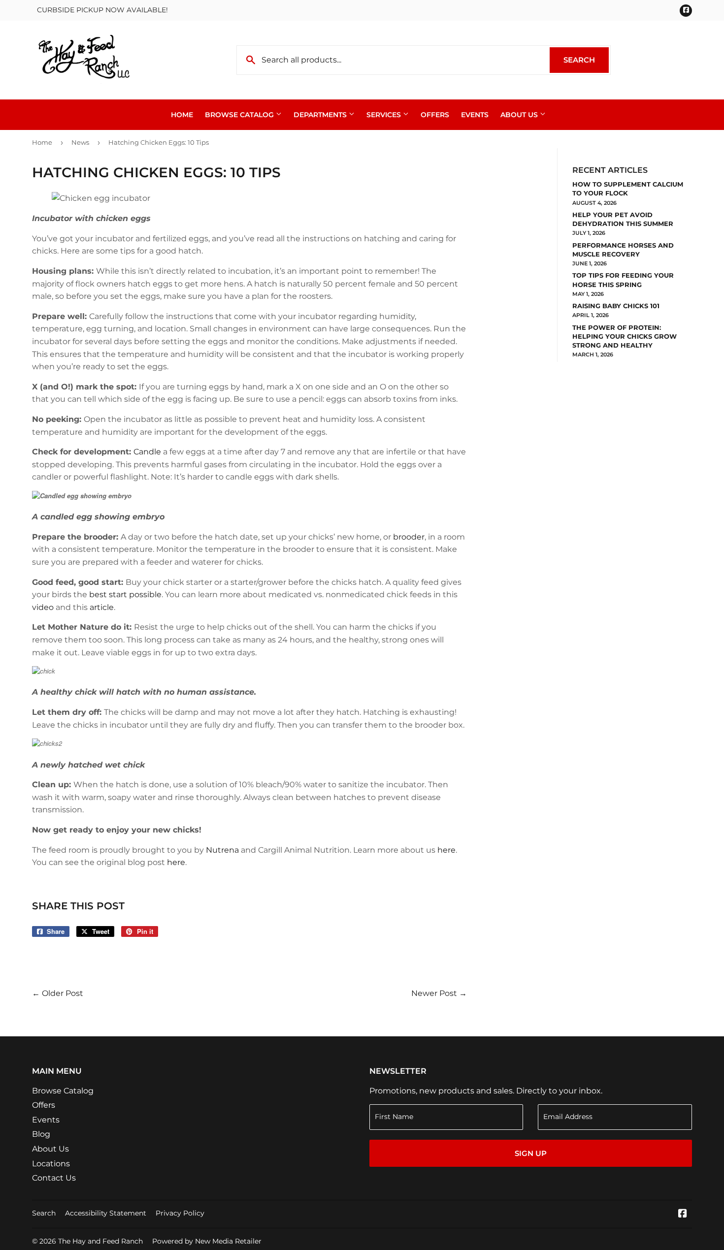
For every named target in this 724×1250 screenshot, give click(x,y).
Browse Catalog (240, 115)
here (446, 850)
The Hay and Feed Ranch (100, 1241)
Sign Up (531, 1153)
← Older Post (57, 993)
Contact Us (54, 1178)
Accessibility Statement (105, 1213)
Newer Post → (439, 993)
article (102, 607)
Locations (51, 1163)
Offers (435, 115)
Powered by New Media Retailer (207, 1241)
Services (384, 115)
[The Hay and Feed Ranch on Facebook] (682, 1214)
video (43, 607)
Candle (147, 451)
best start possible (125, 594)
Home (182, 115)
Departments (321, 115)
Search (586, 59)
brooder (409, 537)
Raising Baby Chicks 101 (615, 306)
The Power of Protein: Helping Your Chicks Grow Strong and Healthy (624, 336)
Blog (41, 1134)
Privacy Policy (180, 1213)
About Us (520, 115)
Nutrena (222, 850)
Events (475, 115)
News (80, 142)
